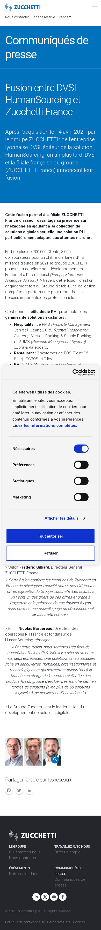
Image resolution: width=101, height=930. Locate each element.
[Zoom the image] (33, 752)
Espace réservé (43, 17)
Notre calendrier (23, 873)
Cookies (79, 922)
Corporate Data (59, 922)
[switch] (81, 464)
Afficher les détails (62, 518)
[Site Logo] (22, 7)
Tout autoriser (50, 536)
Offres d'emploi (67, 852)
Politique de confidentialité (25, 922)
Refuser (51, 553)
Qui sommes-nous (25, 852)
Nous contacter (17, 17)
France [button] (62, 17)
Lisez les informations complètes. (44, 425)
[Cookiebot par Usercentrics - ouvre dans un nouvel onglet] (72, 372)
